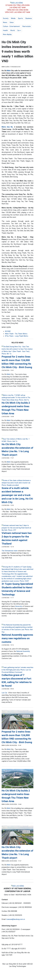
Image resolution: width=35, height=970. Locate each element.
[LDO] (17, 350)
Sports (20, 18)
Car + (19, 30)
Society (5, 18)
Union (12, 22)
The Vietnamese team (10, 551)
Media (13, 18)
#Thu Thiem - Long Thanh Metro (16, 336)
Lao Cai (4, 693)
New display (7, 34)
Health (5, 30)
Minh (8, 71)
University (18, 606)
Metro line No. (7, 127)
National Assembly (23, 651)
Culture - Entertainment (11, 26)
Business (28, 18)
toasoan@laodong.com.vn (15, 919)
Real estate (26, 26)
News (5, 22)
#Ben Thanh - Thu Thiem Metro (16, 334)
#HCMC (8, 331)
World (12, 30)
